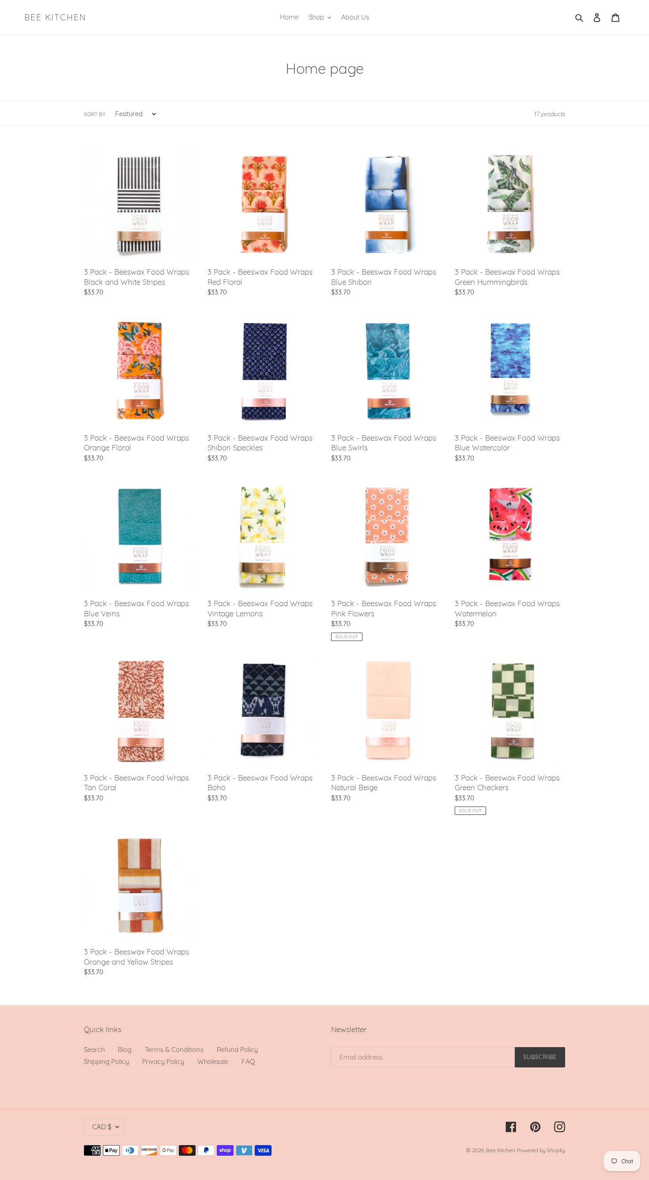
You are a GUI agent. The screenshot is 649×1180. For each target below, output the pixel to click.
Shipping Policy (106, 1061)
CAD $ (101, 1127)
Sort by (95, 114)
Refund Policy (237, 1049)
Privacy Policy (163, 1061)
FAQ (248, 1061)
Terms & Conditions (174, 1049)
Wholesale (212, 1061)
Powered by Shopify (541, 1150)
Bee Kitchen (55, 17)
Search (94, 1049)
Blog (125, 1049)
